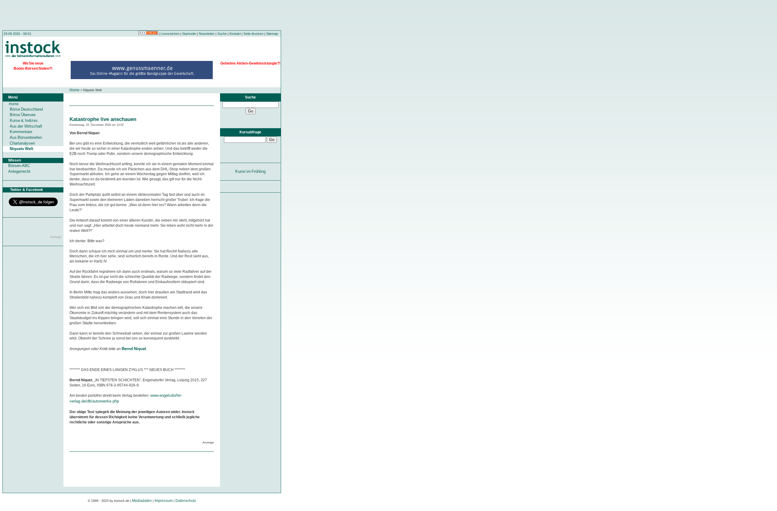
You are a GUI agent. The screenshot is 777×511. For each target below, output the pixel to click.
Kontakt (235, 33)
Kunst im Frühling (250, 171)
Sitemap (272, 33)
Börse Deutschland (26, 109)
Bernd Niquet (134, 348)
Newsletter (207, 33)
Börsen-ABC (19, 165)
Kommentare (21, 131)
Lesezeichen (170, 33)
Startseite (189, 33)
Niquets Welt (21, 148)
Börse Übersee (23, 114)
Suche (222, 33)
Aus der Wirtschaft (26, 126)
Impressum (163, 501)
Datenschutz (185, 501)
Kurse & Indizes (24, 120)
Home (75, 90)
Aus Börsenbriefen (26, 137)
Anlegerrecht (19, 171)
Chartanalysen (22, 143)
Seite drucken (253, 33)
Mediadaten (142, 501)
